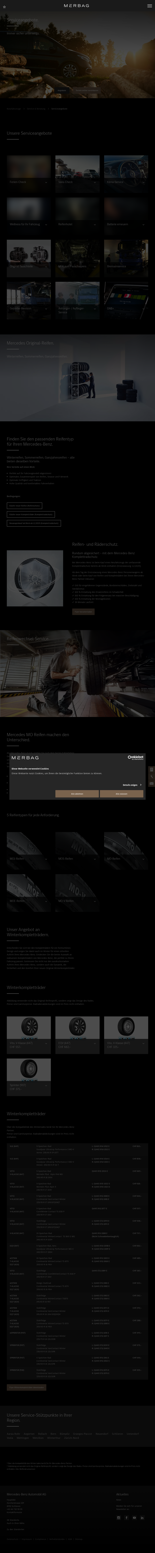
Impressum (27, 1539)
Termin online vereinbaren (87, 90)
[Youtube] (134, 1517)
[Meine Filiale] (5, 6)
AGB (70, 1539)
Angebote (62, 90)
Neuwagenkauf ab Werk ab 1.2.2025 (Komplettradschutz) (33, 523)
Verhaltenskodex (57, 1539)
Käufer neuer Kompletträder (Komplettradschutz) (30, 514)
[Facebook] (126, 1517)
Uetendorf (133, 1434)
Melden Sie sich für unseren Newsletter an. (129, 1508)
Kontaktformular (14, 1512)
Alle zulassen (121, 794)
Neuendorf (102, 1434)
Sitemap (78, 1539)
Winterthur (54, 1438)
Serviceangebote (59, 108)
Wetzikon (38, 1438)
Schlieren (117, 1434)
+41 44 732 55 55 (14, 1509)
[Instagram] (118, 1517)
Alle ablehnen (77, 794)
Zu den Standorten (15, 1529)
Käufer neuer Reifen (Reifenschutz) (24, 505)
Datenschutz (12, 1539)
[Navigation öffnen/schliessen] (149, 5)
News (118, 1499)
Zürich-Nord (71, 1438)
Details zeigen (130, 784)
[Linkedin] (142, 1517)
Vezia (10, 1438)
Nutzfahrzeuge (14, 108)
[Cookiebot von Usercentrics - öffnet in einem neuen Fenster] (130, 757)
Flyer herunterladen (83, 611)
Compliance (40, 1539)
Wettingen (23, 1438)
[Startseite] (77, 5)
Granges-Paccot (82, 1434)
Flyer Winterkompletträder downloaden (26, 1387)
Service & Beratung (36, 108)
